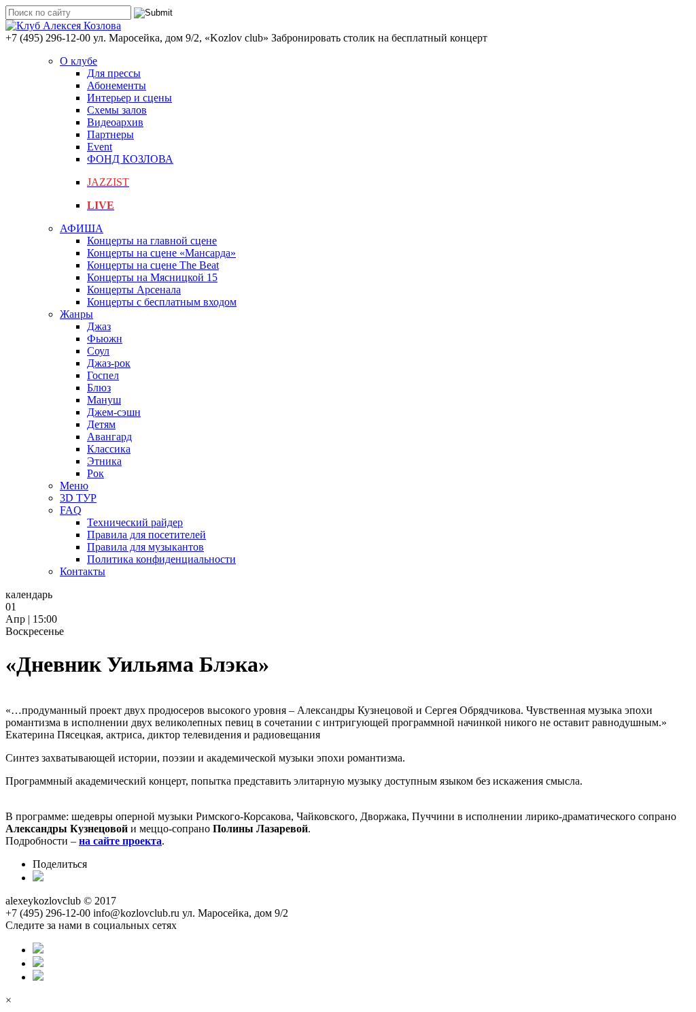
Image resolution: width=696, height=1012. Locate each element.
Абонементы (116, 85)
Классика (108, 449)
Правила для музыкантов (145, 547)
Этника (104, 461)
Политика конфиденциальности (161, 559)
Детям (101, 424)
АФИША (81, 228)
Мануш (104, 400)
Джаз (99, 326)
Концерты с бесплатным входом (162, 302)
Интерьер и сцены (129, 97)
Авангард (109, 436)
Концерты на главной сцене (152, 240)
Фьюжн (104, 338)
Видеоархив (115, 122)
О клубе (78, 61)
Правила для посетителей (146, 534)
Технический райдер (135, 522)
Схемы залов (117, 110)
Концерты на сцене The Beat (153, 265)
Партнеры (110, 134)
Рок (95, 473)
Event (99, 146)
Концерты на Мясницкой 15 (152, 277)
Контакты (82, 571)
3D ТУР (78, 498)
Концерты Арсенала (134, 289)
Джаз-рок (108, 363)
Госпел (103, 375)
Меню (74, 485)
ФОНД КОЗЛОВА (130, 159)
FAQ (71, 510)
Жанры (76, 314)
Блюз (99, 387)
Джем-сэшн (114, 412)
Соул (98, 351)
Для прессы (114, 73)
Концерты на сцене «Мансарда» (161, 253)
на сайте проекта (120, 841)
